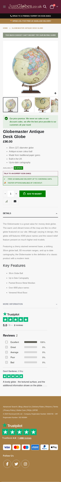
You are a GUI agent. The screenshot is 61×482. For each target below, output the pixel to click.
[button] (55, 93)
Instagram (25, 464)
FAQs (29, 410)
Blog (20, 407)
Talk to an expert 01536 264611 (17, 173)
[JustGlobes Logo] (25, 6)
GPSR (35, 410)
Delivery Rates (38, 407)
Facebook (7, 464)
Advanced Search (10, 407)
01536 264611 (46, 16)
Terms (55, 407)
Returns (48, 407)
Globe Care (21, 410)
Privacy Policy (9, 410)
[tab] (30, 213)
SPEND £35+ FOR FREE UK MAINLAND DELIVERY (30, 21)
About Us (27, 407)
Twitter (16, 464)
